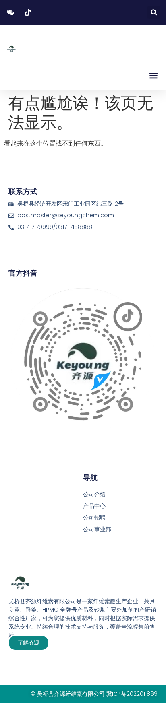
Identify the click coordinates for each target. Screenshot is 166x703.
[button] (153, 12)
